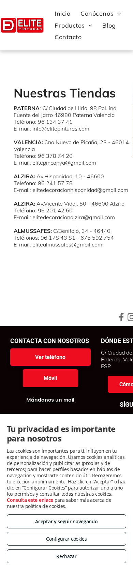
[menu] (123, 7)
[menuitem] (62, 13)
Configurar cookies (66, 539)
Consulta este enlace (30, 500)
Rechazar (66, 556)
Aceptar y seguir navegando (66, 521)
